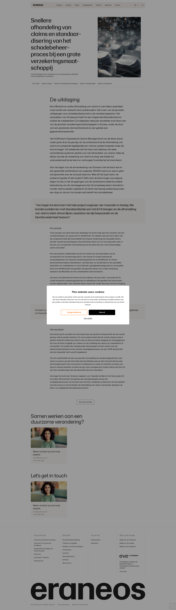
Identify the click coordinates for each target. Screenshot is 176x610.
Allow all (102, 312)
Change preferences (74, 312)
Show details (88, 318)
